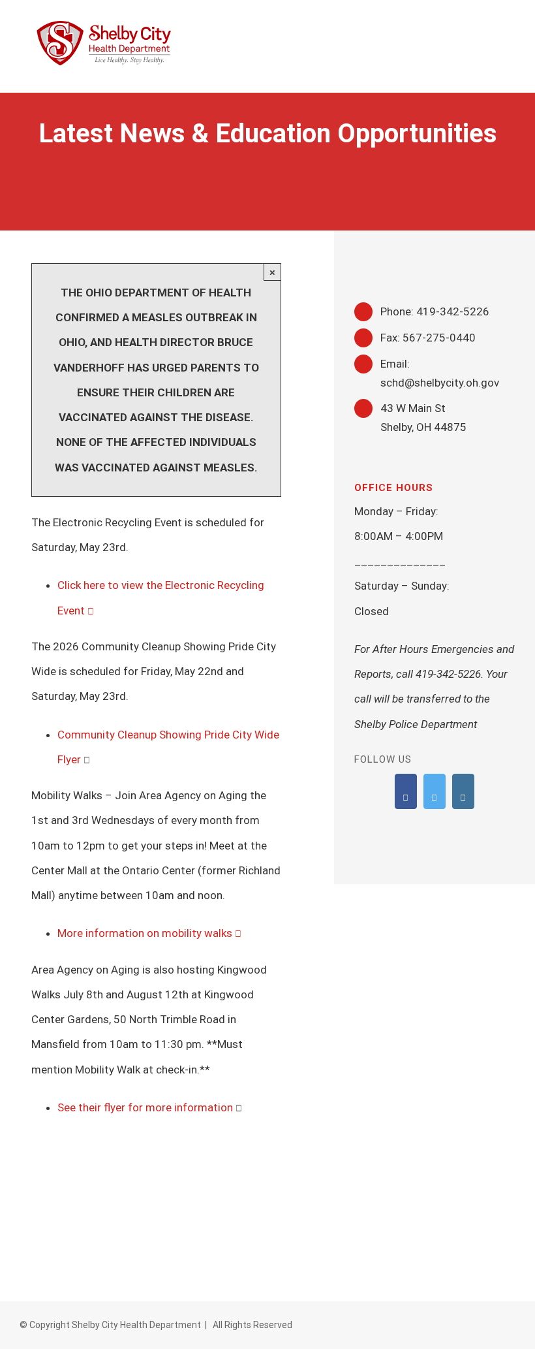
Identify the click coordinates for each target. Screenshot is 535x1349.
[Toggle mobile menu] (510, 28)
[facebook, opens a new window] (406, 791)
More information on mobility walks (144, 933)
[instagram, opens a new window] (463, 791)
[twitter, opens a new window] (434, 791)
